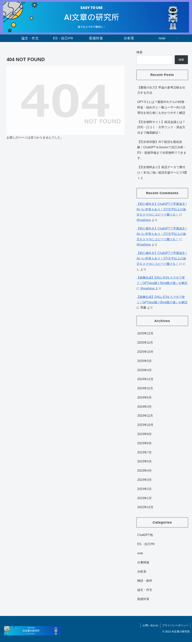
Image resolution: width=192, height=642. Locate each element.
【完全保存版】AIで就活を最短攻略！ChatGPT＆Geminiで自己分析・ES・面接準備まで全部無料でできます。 (161, 150)
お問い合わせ (150, 625)
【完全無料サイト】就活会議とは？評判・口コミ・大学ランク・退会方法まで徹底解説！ (161, 127)
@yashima (143, 220)
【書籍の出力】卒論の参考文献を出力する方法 (161, 90)
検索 (139, 52)
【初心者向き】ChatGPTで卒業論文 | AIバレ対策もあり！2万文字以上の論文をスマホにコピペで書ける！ (161, 209)
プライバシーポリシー (175, 625)
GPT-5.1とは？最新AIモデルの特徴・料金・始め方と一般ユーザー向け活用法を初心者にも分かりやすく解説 (162, 107)
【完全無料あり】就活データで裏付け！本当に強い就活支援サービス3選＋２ (162, 173)
